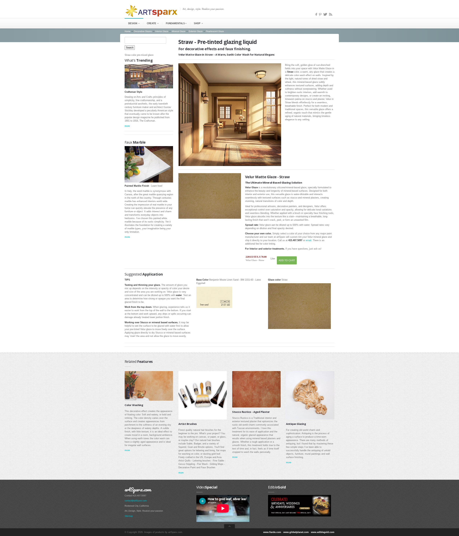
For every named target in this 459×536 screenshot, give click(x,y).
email (308, 240)
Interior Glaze (161, 31)
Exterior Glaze (196, 31)
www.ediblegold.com (322, 532)
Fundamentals (175, 23)
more (127, 126)
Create (152, 23)
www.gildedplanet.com (296, 532)
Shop (197, 23)
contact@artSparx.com (136, 500)
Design (133, 23)
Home (128, 31)
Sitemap (129, 516)
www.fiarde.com (272, 532)
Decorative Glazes (143, 31)
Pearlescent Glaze (215, 31)
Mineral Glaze (178, 31)
